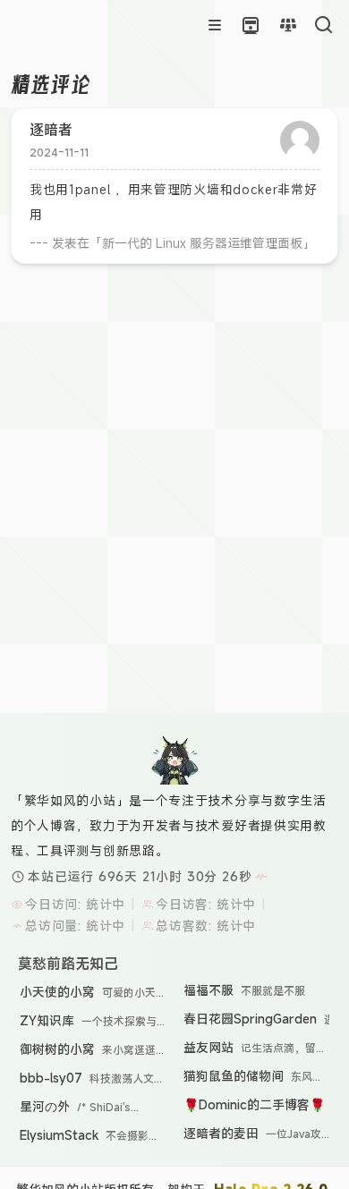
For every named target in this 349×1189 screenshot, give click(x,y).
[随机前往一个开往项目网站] (250, 25)
